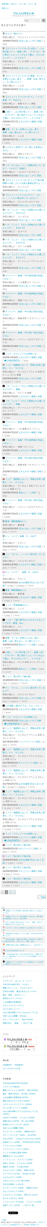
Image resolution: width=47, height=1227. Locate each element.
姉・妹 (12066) (28, 1121)
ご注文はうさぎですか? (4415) (28, 1139)
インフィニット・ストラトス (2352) (18, 1160)
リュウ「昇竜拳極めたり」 (17, 605)
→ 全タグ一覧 (26, 1023)
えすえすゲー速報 (27, 121)
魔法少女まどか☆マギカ (26, 991)
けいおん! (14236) (27, 1117)
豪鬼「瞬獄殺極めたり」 (16, 521)
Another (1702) (28, 1174)
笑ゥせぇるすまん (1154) (13, 1198)
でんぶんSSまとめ (23, 13)
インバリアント (26, 742)
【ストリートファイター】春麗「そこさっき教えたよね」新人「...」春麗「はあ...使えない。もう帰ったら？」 (24, 79)
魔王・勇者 (7, 995)
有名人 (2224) (8, 1163)
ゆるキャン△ (20, 995)
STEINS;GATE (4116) (31, 1142)
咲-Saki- (23, 1016)
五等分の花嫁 (8, 991)
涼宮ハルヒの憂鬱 (10, 1016)
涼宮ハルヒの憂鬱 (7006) (13, 1128)
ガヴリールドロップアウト (14, 1005)
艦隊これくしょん (10, 988)
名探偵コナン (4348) (11, 1142)
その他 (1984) (22, 1167)
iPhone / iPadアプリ (31, 1225)
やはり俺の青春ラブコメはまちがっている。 (21, 1012)
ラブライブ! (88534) (11, 1087)
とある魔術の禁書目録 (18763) (15, 1097)
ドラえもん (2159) (24, 1163)
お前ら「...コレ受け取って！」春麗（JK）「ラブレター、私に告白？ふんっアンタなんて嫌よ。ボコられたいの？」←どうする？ (24, 115)
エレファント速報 (27, 826)
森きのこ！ (24, 492)
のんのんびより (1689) (12, 1177)
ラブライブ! (8, 981)
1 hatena (20, 586)
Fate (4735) (8, 1139)
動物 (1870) (29, 1170)
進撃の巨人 (7, 1023)
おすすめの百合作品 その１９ (14, 950)
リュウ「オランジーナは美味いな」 (22, 354)
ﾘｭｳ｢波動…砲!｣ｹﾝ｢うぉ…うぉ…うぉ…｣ (23, 706)
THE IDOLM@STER (11, 984)
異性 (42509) (32, 1090)
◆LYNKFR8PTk (12, 360)
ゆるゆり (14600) (10, 1117)
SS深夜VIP (18, 1065)
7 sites (25, 360)
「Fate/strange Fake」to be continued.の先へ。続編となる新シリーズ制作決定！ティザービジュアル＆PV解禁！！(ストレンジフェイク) (23, 956)
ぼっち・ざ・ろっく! (23, 981)
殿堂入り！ (6, 8)
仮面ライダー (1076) (11, 1205)
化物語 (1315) (32, 1188)
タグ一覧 (22, 4)
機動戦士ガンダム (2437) (13, 1156)
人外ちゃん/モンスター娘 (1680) (16, 1181)
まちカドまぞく (26, 988)
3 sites (7, 125)
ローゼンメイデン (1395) (13, 1188)
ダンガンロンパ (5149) (12, 1131)
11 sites (7, 381)
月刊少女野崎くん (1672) (13, 1184)
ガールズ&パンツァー (11, 1009)
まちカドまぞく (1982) (12, 1170)
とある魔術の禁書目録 (12, 1002)
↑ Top (41, 896)
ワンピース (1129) (33, 1202)
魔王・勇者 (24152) (11, 1094)
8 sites (10, 863)
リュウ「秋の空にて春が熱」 (18, 676)
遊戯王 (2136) (8, 1167)
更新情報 (5, 4)
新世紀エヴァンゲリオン (13, 998)
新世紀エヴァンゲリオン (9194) (16, 1124)
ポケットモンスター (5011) (14, 1135)
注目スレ (14, 4)
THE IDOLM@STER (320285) (15, 1083)
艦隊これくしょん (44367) (14, 1090)
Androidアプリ (16, 1225)
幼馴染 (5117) (30, 1131)
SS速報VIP (7, 1065)
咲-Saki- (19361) (28, 1094)
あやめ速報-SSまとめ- (29, 582)
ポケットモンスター (11, 1019)
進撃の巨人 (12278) (11, 1121)
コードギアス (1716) (11, 1174)
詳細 (39, 41)
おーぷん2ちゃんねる (11, 1068)
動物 (16, 1023)
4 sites (10, 586)
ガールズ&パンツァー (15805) (15, 1108)
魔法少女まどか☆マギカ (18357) (16, 1101)
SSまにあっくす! (27, 41)
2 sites (7, 417)
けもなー (26, 984)
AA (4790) (32, 1135)
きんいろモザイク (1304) (13, 1191)
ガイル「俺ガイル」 (14, 33)
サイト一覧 (32, 4)
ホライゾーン (25, 763)
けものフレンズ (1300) (12, 1195)
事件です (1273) (31, 1195)
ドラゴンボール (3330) (12, 1146)
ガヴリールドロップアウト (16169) (17, 1104)
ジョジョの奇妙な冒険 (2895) (15, 1153)
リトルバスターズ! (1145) (13, 1202)
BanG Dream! (27, 1019)
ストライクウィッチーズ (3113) (16, 1149)
